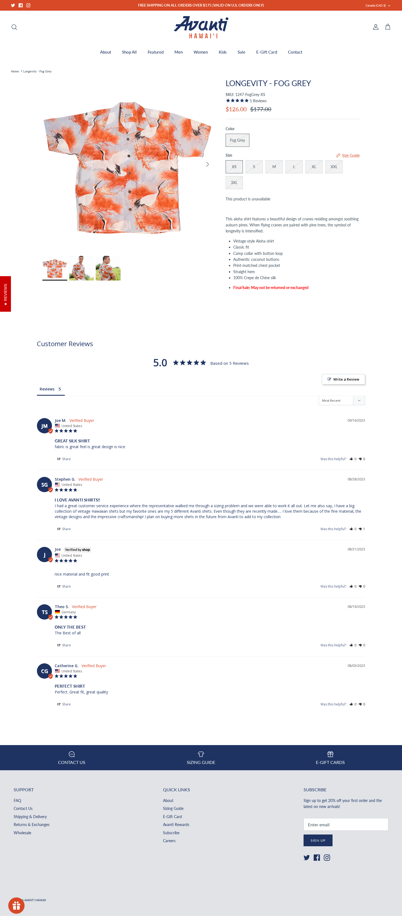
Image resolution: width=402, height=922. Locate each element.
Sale (241, 51)
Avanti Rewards (176, 824)
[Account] (374, 27)
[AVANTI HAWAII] (201, 27)
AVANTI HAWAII (35, 900)
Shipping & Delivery (30, 816)
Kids (223, 51)
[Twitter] (13, 5)
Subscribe (171, 832)
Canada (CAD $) (376, 5)
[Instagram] (28, 5)
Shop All (129, 51)
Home (15, 71)
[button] (353, 459)
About (105, 51)
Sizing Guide (173, 808)
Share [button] (66, 459)
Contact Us (23, 808)
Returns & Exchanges (31, 824)
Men (178, 51)
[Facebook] (21, 5)
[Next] (208, 164)
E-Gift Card (266, 51)
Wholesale (22, 832)
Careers (169, 840)
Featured (156, 51)
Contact (295, 51)
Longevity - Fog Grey (37, 71)
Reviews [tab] (47, 389)
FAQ (17, 800)
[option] (128, 164)
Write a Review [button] (346, 379)
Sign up (318, 840)
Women (201, 51)
